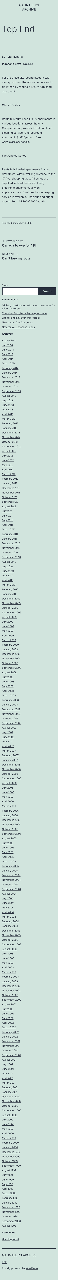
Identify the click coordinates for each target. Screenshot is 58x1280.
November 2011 (11, 492)
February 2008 (10, 700)
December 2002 (11, 986)
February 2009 (10, 644)
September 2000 (11, 1110)
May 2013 (7, 409)
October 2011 (9, 497)
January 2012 (9, 483)
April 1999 (7, 1188)
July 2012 (7, 455)
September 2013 (11, 391)
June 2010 (8, 571)
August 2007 (9, 727)
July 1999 (7, 1174)
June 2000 (8, 1124)
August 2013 (9, 395)
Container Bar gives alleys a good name (24, 313)
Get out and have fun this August (21, 317)
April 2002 (8, 1022)
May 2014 (7, 354)
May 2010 (7, 575)
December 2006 (11, 764)
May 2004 (8, 907)
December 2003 (11, 930)
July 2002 (7, 1009)
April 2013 (7, 414)
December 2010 (11, 543)
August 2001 (9, 1059)
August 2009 (9, 617)
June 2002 (8, 1013)
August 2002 (9, 1004)
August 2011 (9, 506)
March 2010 (9, 584)
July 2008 (7, 677)
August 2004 (9, 893)
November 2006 (11, 769)
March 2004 (9, 916)
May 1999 (7, 1184)
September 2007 (11, 723)
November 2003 (11, 935)
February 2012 (10, 478)
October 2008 (10, 663)
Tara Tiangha (14, 56)
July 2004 (7, 898)
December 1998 (11, 1207)
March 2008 (9, 695)
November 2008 (11, 658)
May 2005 (7, 852)
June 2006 (8, 792)
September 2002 (11, 999)
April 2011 (7, 524)
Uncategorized (10, 1239)
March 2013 (9, 418)
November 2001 (11, 1045)
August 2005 (9, 838)
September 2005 (11, 833)
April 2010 (7, 580)
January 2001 (9, 1092)
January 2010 (9, 594)
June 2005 (8, 847)
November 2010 (11, 547)
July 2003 (7, 953)
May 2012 (7, 465)
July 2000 (7, 1119)
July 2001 (7, 1064)
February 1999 (10, 1198)
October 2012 (10, 441)
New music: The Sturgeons (17, 322)
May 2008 (7, 686)
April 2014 (7, 358)
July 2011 (7, 511)
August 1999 (9, 1170)
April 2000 (8, 1133)
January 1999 (9, 1202)
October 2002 (10, 995)
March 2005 (9, 861)
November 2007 (11, 713)
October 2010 (10, 552)
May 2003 (7, 962)
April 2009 (8, 635)
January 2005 (10, 870)
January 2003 (10, 981)
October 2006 (10, 773)
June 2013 (8, 405)
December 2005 (11, 819)
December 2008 (11, 653)
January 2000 (10, 1147)
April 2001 (7, 1078)
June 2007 (8, 737)
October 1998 (10, 1216)
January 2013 (9, 428)
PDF (4, 1262)
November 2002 (11, 990)
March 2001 (9, 1082)
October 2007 (10, 718)
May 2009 (7, 630)
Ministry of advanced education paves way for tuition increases (28, 307)
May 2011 (7, 520)
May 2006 (7, 796)
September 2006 (11, 778)
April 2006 (8, 801)
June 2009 (8, 626)
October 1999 (10, 1161)
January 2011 (9, 538)
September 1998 (11, 1221)
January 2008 (10, 704)
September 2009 (11, 612)
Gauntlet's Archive (19, 1255)
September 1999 (11, 1165)
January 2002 (10, 1036)
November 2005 (11, 824)
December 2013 (11, 377)
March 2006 (9, 806)
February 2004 (10, 921)
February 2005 (10, 866)
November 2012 (11, 437)
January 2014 (10, 372)
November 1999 (11, 1156)
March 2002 (9, 1027)
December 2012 (11, 432)
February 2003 (10, 976)
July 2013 (7, 400)
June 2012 (8, 460)
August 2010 (9, 561)
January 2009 (10, 649)
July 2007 (7, 732)
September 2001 (11, 1055)
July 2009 (7, 621)
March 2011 (8, 529)
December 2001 (11, 1041)
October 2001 (10, 1050)
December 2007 (11, 709)
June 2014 (8, 349)
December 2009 (11, 598)
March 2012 (9, 474)
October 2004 (10, 884)
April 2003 (8, 967)
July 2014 (7, 345)
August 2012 (9, 451)
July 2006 (7, 787)
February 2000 (10, 1142)
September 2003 (11, 944)
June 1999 (8, 1179)
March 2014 (9, 363)
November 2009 (11, 603)
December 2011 (11, 488)
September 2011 (11, 501)
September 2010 (11, 557)
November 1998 (11, 1211)
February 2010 (10, 589)
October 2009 (10, 607)
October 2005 (10, 829)
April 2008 (8, 690)
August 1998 (9, 1225)
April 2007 (8, 746)
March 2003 (9, 972)
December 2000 (11, 1096)
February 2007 (10, 755)
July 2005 (7, 843)
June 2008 (8, 681)
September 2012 (11, 446)
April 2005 (8, 856)
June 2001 (8, 1068)
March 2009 (9, 640)
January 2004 (10, 925)
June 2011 (7, 515)
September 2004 (11, 889)
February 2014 (10, 368)
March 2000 (9, 1138)
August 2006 (9, 783)
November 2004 (11, 879)
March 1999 (9, 1193)
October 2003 (10, 939)
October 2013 (10, 386)
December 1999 (11, 1152)
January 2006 (10, 815)
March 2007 (9, 750)
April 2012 (7, 469)
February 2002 (10, 1032)
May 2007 (7, 741)
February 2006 (10, 810)
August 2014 (9, 340)
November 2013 (11, 381)
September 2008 (11, 667)
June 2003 (8, 958)
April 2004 (8, 912)
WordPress (32, 1268)
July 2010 (7, 566)
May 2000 (7, 1128)
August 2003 (9, 949)
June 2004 (8, 902)
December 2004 (11, 875)
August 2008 (9, 672)
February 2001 (10, 1087)
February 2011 (10, 534)
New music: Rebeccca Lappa (18, 327)
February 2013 (10, 423)
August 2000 (9, 1115)
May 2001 (7, 1073)
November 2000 (11, 1101)
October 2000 (10, 1105)
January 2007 (10, 760)
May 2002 (7, 1018)
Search (6, 285)
